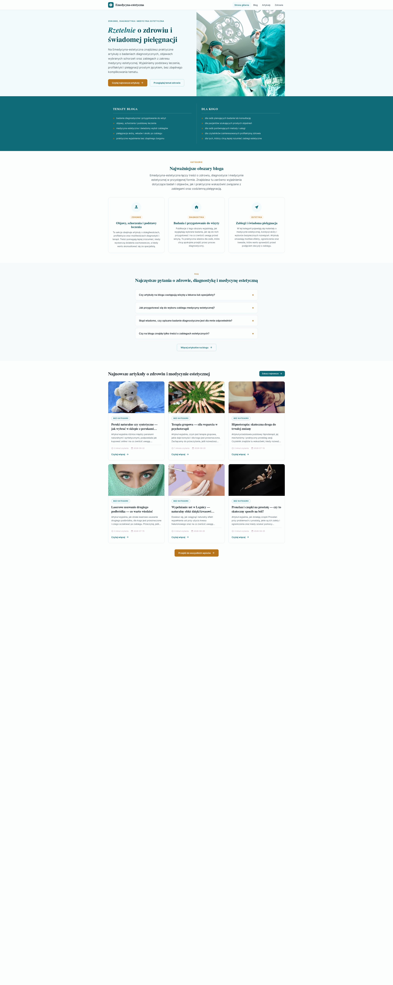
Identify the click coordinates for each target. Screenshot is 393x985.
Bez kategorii (120, 418)
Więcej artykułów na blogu (194, 347)
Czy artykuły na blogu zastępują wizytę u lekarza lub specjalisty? (177, 294)
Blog (255, 5)
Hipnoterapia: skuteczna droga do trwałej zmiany (254, 426)
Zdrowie (279, 5)
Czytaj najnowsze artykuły (126, 82)
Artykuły (266, 5)
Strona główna (241, 5)
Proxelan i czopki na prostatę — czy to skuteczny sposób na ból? (256, 509)
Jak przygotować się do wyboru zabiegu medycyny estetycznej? (177, 307)
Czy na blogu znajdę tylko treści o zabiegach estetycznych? (174, 333)
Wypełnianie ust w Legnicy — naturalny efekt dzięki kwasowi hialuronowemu (191, 511)
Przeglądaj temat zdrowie (167, 82)
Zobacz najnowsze (270, 373)
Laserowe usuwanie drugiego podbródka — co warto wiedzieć (132, 509)
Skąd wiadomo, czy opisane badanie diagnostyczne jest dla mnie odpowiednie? (185, 320)
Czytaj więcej (118, 454)
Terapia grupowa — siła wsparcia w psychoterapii (194, 426)
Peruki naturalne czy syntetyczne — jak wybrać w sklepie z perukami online (134, 428)
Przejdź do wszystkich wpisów (194, 553)
